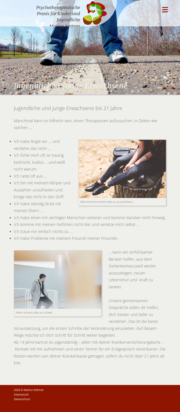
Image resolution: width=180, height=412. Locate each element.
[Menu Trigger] (165, 9)
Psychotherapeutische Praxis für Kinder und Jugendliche (58, 13)
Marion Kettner (65, 26)
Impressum (21, 394)
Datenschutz (22, 399)
